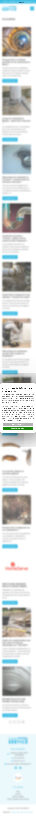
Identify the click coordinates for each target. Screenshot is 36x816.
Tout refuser (19, 2)
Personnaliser (18, 424)
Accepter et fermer (18, 429)
